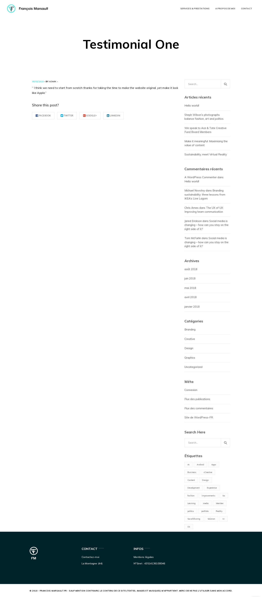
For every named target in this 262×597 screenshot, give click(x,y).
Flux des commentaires (198, 408)
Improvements (208, 495)
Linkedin (115, 115)
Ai (188, 464)
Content (191, 480)
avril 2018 (190, 297)
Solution (211, 519)
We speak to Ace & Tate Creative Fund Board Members (205, 130)
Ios (224, 495)
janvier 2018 (192, 306)
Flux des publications (197, 399)
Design (188, 348)
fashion (190, 495)
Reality (219, 511)
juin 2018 (190, 278)
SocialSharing (193, 519)
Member (220, 503)
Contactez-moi (90, 557)
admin (52, 81)
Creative (189, 339)
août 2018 (190, 269)
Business (191, 472)
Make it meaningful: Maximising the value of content (206, 143)
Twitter (68, 115)
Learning (191, 503)
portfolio (205, 511)
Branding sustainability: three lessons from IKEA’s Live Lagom (204, 194)
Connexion (190, 390)
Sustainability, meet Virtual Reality (205, 154)
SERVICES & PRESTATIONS (194, 8)
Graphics (189, 357)
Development (193, 488)
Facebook (45, 115)
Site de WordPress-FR (198, 417)
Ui (223, 519)
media (206, 503)
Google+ (91, 115)
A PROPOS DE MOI (225, 8)
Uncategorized (193, 367)
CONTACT (246, 8)
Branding (190, 329)
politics (190, 511)
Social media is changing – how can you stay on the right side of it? (206, 225)
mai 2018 (190, 288)
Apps (213, 464)
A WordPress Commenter (200, 177)
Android (200, 464)
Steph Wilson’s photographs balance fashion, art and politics (204, 117)
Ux (188, 526)
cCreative (208, 472)
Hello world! (191, 105)
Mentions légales (144, 557)
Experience (212, 488)
